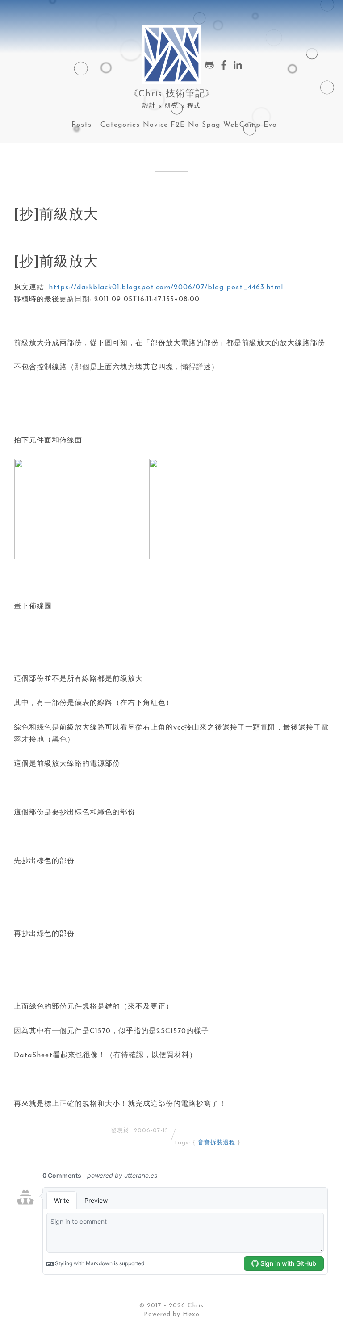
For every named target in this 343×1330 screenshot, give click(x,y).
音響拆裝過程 (216, 1143)
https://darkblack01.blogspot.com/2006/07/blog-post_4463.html (166, 287)
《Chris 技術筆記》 (172, 94)
